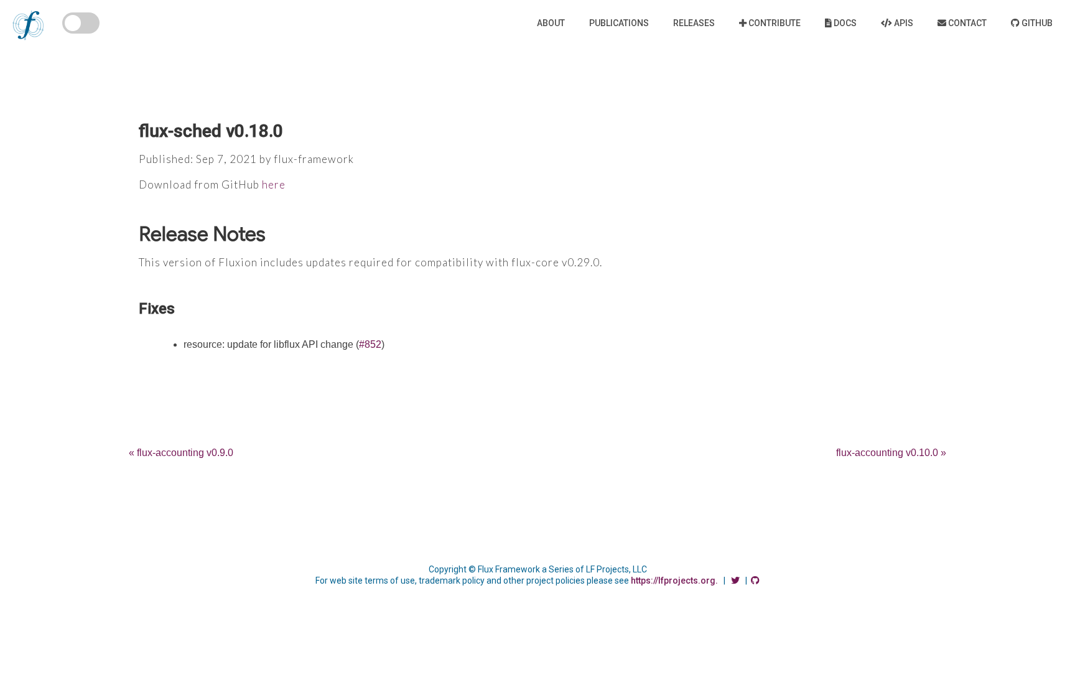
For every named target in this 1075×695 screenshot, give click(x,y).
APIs (902, 23)
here (274, 184)
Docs (844, 23)
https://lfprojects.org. (674, 580)
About (551, 23)
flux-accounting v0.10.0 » (891, 452)
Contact (966, 23)
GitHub (1036, 23)
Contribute (774, 23)
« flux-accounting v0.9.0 (181, 452)
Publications (619, 23)
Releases (694, 23)
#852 (370, 344)
